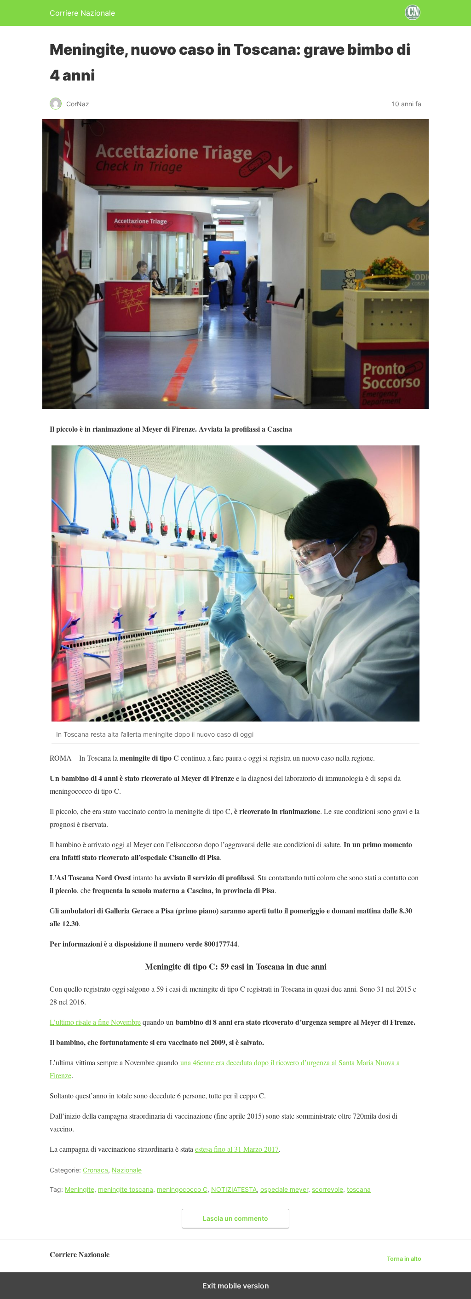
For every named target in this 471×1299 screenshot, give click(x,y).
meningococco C (182, 1189)
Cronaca (95, 1170)
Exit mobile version (235, 1285)
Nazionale (127, 1170)
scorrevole (327, 1189)
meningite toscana (125, 1189)
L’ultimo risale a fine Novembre (95, 1022)
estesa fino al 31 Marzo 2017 (237, 1149)
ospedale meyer (284, 1189)
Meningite (79, 1189)
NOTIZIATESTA (234, 1189)
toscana (359, 1189)
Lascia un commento (235, 1218)
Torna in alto (404, 1258)
